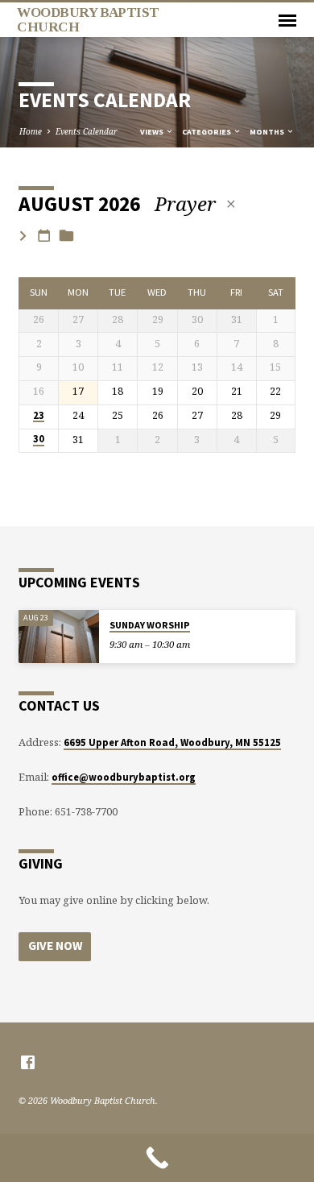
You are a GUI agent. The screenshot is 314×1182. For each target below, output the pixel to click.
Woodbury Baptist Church (88, 19)
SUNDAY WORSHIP (149, 625)
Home (30, 131)
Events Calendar (87, 131)
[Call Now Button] (157, 1158)
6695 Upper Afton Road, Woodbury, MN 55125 (172, 742)
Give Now (55, 945)
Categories (207, 131)
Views (152, 131)
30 (38, 439)
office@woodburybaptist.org (124, 776)
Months (268, 131)
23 (38, 415)
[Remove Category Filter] (231, 204)
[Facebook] (28, 1062)
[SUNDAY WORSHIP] (59, 637)
